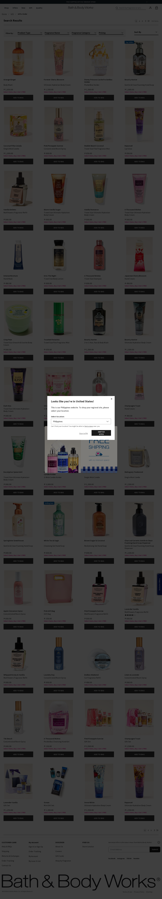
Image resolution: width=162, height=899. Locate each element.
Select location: (58, 416)
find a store (88, 426)
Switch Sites (101, 432)
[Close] (111, 399)
